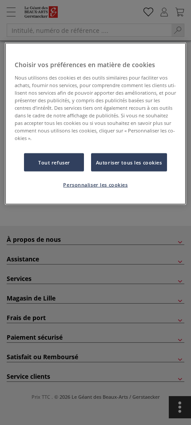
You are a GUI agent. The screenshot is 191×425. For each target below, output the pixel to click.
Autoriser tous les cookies (129, 162)
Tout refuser (54, 162)
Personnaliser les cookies (95, 184)
